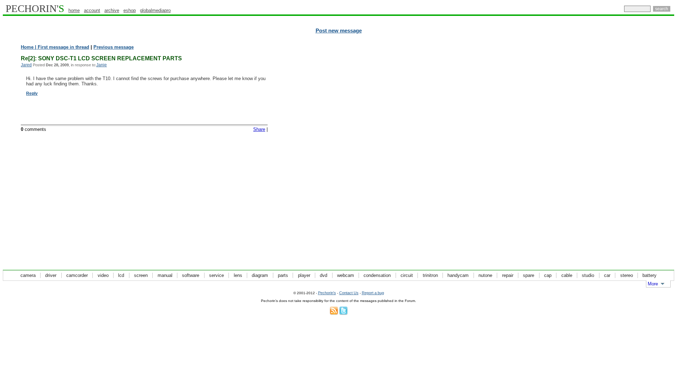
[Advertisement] (643, 152)
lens (238, 275)
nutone (485, 275)
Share (259, 129)
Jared (26, 64)
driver (50, 275)
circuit (407, 275)
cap (547, 275)
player (304, 275)
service (216, 275)
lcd (121, 275)
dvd (323, 275)
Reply (32, 93)
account (92, 10)
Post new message (339, 31)
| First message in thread (61, 47)
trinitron (430, 275)
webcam (345, 275)
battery (649, 275)
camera (28, 275)
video (103, 275)
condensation (377, 275)
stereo (626, 275)
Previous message (113, 47)
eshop (129, 10)
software (190, 275)
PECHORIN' (35, 8)
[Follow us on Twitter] (343, 313)
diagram (260, 275)
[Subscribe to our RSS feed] (334, 313)
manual (165, 275)
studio (588, 275)
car (607, 275)
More (653, 283)
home (74, 10)
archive (111, 10)
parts (283, 275)
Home (27, 47)
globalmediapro (155, 10)
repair (507, 275)
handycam (458, 275)
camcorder (77, 275)
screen (141, 275)
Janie (101, 64)
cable (566, 275)
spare (528, 275)
